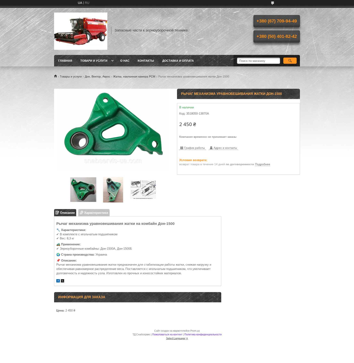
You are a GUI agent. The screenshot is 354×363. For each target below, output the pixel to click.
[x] (62, 281)
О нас (124, 60)
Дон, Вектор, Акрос (97, 76)
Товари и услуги (93, 60)
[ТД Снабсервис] (80, 30)
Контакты (146, 60)
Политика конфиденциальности (203, 334)
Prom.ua (195, 330)
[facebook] (58, 281)
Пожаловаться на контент (167, 334)
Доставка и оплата (178, 60)
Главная (65, 60)
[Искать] (290, 61)
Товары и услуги (71, 76)
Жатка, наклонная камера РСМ (134, 76)
